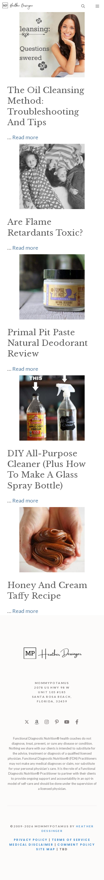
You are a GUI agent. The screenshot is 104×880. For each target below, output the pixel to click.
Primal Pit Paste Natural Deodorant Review (47, 343)
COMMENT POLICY (76, 845)
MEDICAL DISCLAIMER (31, 845)
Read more (25, 137)
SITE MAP (45, 849)
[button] (83, 6)
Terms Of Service (71, 840)
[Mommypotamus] (17, 6)
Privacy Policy (31, 840)
